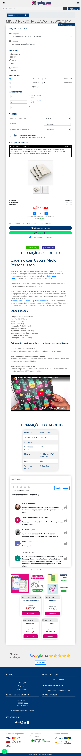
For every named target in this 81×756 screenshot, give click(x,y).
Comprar (30, 613)
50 (45, 78)
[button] (40, 95)
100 (45, 83)
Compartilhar (49, 248)
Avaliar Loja (40, 662)
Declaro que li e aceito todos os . (31, 223)
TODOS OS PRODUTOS (16, 15)
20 (12, 78)
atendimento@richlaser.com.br (22, 711)
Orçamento (22, 686)
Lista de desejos (32, 248)
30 (12, 83)
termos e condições (43, 223)
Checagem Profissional (20, 146)
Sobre (22, 679)
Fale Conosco (22, 689)
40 (12, 87)
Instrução (22, 683)
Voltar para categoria (67, 25)
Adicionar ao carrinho (41, 228)
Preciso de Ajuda (41, 233)
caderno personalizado (20, 271)
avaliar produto (62, 488)
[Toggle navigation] (3, 3)
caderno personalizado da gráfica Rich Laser (29, 301)
